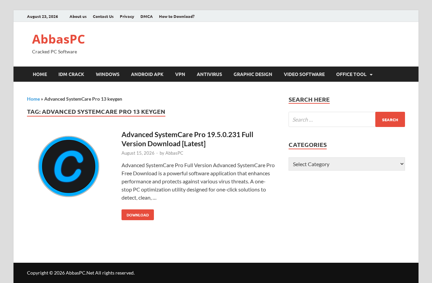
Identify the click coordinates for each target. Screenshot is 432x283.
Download (135, 213)
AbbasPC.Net (80, 273)
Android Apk (147, 74)
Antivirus (209, 74)
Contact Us (103, 16)
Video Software (304, 74)
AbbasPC (58, 39)
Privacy (127, 16)
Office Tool (351, 74)
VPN (180, 74)
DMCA (146, 16)
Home (40, 74)
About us (78, 16)
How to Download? (176, 16)
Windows (107, 74)
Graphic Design (253, 74)
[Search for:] (347, 119)
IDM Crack (71, 74)
